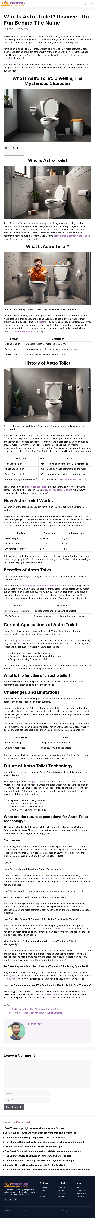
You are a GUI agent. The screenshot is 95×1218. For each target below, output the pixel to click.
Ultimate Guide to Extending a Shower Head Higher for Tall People (40, 1160)
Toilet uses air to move (62, 928)
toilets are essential (36, 487)
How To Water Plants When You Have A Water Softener (34, 1013)
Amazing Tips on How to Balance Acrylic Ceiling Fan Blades (36, 1165)
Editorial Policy (82, 1190)
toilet (41, 322)
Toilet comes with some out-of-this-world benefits (44, 585)
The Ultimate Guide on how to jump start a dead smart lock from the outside (45, 1142)
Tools (9, 1005)
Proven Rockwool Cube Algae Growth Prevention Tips (33, 1146)
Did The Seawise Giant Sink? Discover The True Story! (34, 1009)
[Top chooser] (13, 3)
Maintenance (63, 1196)
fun (21, 223)
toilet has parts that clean (53, 878)
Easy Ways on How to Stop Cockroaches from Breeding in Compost (40, 1133)
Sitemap (88, 1211)
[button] (84, 3)
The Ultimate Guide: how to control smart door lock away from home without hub (47, 1169)
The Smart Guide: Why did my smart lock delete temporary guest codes (43, 1151)
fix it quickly (9, 979)
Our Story (80, 1187)
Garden (42, 1193)
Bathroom (43, 1187)
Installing (61, 1193)
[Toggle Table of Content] (18, 152)
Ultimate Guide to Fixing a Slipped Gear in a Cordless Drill (35, 1137)
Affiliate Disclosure (83, 1196)
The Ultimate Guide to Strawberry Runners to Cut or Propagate (38, 1156)
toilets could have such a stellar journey (23, 331)
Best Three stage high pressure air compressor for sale (34, 1128)
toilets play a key (18, 640)
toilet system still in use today (72, 479)
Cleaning (61, 1187)
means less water (49, 994)
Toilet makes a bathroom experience (72, 236)
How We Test (81, 1193)
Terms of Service (79, 1211)
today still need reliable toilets (57, 490)
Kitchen (43, 1190)
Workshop (44, 1196)
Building (61, 1190)
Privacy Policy (66, 1211)
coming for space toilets (37, 781)
